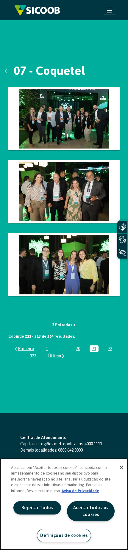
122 (34, 356)
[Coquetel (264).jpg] (64, 119)
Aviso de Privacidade (80, 491)
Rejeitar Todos (37, 507)
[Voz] (122, 240)
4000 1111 (93, 443)
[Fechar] (121, 467)
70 (79, 349)
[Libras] (122, 227)
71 (95, 349)
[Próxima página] (57, 355)
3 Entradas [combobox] (62, 324)
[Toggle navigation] (109, 10)
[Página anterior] (24, 348)
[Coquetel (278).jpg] (64, 264)
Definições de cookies (64, 535)
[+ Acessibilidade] (122, 252)
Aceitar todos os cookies (91, 511)
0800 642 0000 (70, 450)
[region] (64, 504)
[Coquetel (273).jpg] (64, 191)
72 (111, 349)
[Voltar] (7, 70)
